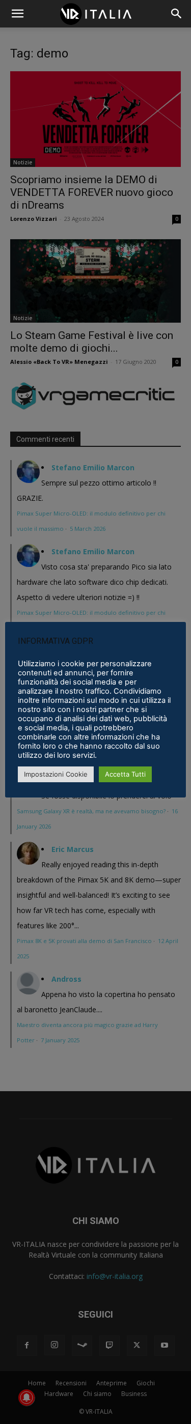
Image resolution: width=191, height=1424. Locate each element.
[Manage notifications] (26, 1397)
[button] (176, 13)
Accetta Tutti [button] (125, 774)
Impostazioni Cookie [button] (56, 774)
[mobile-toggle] (17, 13)
